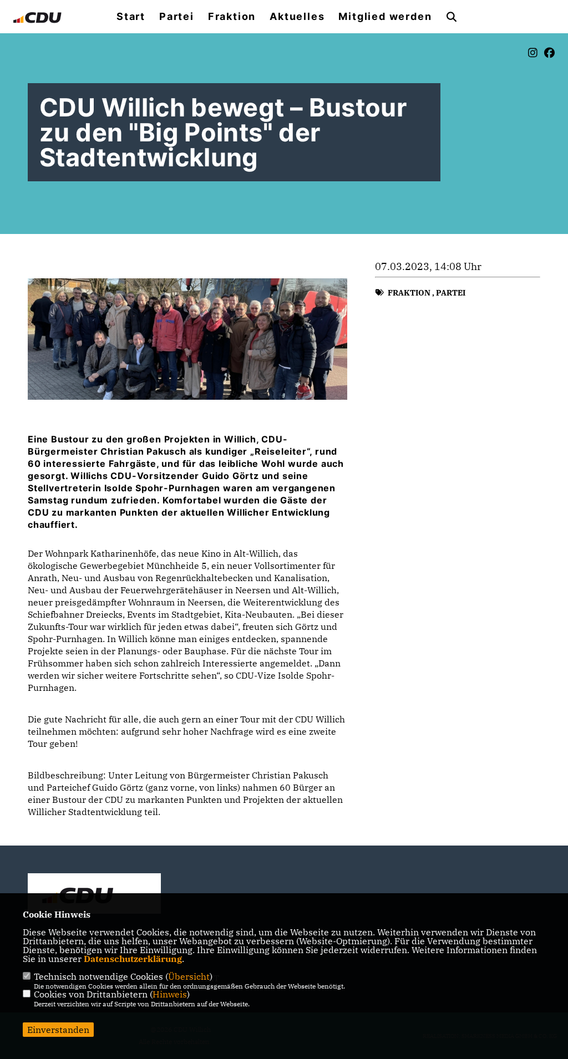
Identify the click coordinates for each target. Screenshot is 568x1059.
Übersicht (189, 976)
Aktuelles (297, 17)
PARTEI (450, 293)
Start (130, 17)
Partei (176, 17)
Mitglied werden (385, 17)
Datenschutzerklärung (133, 958)
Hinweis (170, 994)
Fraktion (232, 17)
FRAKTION (409, 293)
